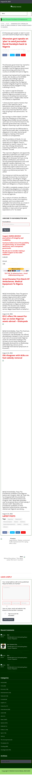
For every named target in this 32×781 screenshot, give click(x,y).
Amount (4, 261)
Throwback (3, 743)
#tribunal (5, 527)
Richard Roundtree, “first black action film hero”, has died (13, 559)
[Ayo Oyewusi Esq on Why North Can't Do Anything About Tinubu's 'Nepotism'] (3, 646)
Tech (2, 736)
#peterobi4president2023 (9, 524)
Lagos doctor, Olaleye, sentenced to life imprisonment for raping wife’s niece (19, 541)
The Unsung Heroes (6, 739)
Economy (3, 689)
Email (28, 51)
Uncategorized (4, 750)
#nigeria (16, 521)
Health (2, 702)
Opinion (3, 723)
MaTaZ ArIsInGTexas (7, 59)
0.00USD (5, 257)
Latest (2, 713)
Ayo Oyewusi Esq (12, 644)
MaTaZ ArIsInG (7, 213)
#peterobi (22, 521)
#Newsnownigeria (7, 521)
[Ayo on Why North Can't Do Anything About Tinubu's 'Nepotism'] (3, 636)
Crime (2, 686)
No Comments (5, 51)
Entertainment (4, 692)
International (4, 709)
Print (24, 51)
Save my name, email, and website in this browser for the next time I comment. (14, 609)
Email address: (6, 221)
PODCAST (3, 726)
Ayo (8, 49)
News (23, 49)
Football (3, 699)
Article (2, 682)
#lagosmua (10, 519)
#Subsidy (26, 524)
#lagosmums (18, 519)
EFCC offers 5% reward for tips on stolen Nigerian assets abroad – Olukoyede (15, 318)
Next (21, 556)
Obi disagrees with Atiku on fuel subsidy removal (15, 356)
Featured (3, 696)
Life (1, 716)
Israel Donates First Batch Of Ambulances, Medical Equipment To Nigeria (15, 281)
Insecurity (3, 706)
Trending (3, 746)
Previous (13, 538)
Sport (2, 733)
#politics (19, 524)
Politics (2, 729)
